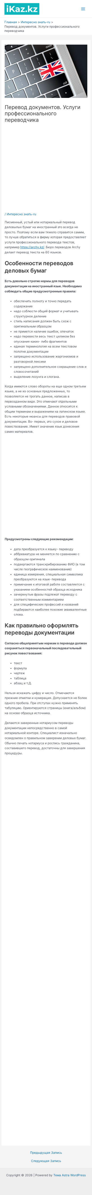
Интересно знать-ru (21, 214)
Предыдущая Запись (46, 1152)
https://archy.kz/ (32, 247)
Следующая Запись (46, 1161)
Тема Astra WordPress (69, 1175)
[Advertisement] (46, 167)
